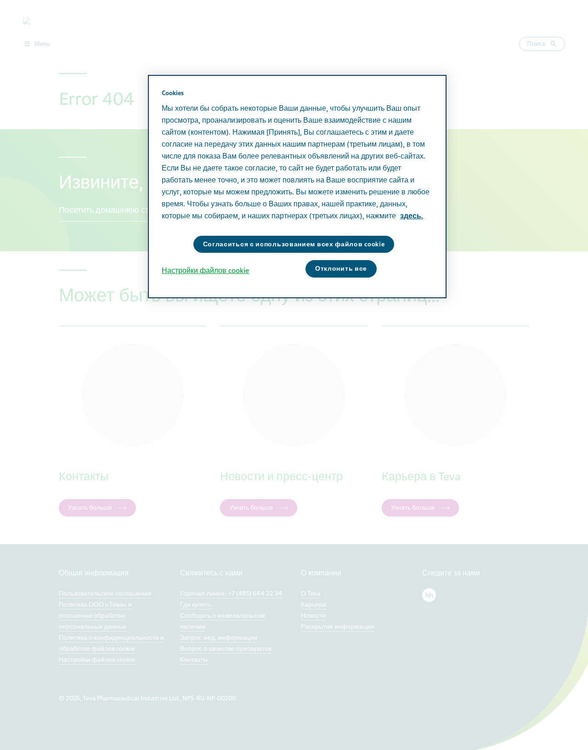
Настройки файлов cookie (205, 270)
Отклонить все (341, 269)
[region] (297, 186)
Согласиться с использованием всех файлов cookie (294, 244)
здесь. (411, 216)
